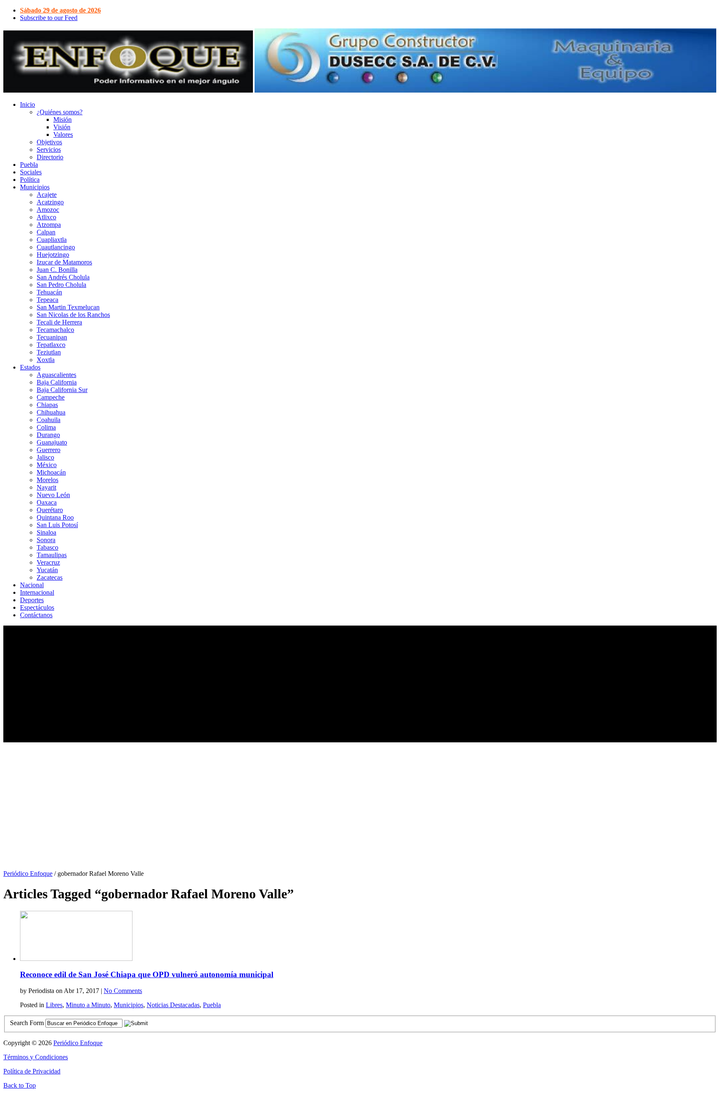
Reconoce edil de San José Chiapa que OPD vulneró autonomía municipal (146, 974)
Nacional (32, 584)
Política (30, 179)
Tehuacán (49, 292)
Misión (62, 119)
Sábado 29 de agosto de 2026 (60, 10)
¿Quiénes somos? (59, 112)
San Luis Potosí (57, 524)
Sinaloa (46, 532)
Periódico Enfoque (27, 873)
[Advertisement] (253, 684)
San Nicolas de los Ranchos (73, 314)
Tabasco (47, 547)
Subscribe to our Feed (49, 17)
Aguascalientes (56, 374)
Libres (54, 1004)
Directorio (50, 157)
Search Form (27, 1022)
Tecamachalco (55, 329)
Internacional (37, 592)
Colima (46, 427)
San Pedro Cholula (61, 284)
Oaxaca (47, 502)
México (47, 464)
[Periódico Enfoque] (128, 90)
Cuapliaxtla (52, 239)
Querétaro (50, 509)
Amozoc (48, 209)
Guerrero (48, 449)
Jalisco (45, 457)
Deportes (32, 599)
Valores (63, 134)
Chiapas (47, 404)
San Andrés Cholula (63, 277)
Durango (48, 434)
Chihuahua (51, 412)
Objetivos (49, 142)
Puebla (29, 164)
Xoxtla (46, 359)
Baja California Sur (62, 389)
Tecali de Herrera (59, 322)
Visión (61, 127)
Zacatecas (49, 577)
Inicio (27, 104)
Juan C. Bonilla (57, 269)
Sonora (46, 539)
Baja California (57, 382)
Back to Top (19, 1085)
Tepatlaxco (51, 344)
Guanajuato (52, 442)
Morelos (47, 479)
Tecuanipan (52, 337)
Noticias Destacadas (173, 1004)
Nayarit (46, 487)
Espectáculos (37, 607)
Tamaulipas (52, 554)
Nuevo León (53, 494)
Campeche (51, 397)
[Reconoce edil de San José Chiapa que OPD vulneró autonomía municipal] (76, 958)
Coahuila (48, 419)
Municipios (35, 187)
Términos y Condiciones (35, 1057)
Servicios (49, 149)
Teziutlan (49, 352)
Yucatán (47, 569)
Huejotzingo (53, 254)
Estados (30, 367)
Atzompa (49, 224)
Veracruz (48, 562)
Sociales (31, 172)
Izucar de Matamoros (64, 262)
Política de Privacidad (31, 1071)
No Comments (123, 990)
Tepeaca (47, 299)
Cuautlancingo (56, 247)
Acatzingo (50, 202)
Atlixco (46, 217)
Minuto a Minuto (88, 1004)
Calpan (46, 232)
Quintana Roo (55, 517)
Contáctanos (36, 614)
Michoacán (51, 472)
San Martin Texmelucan (68, 307)
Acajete (47, 194)
